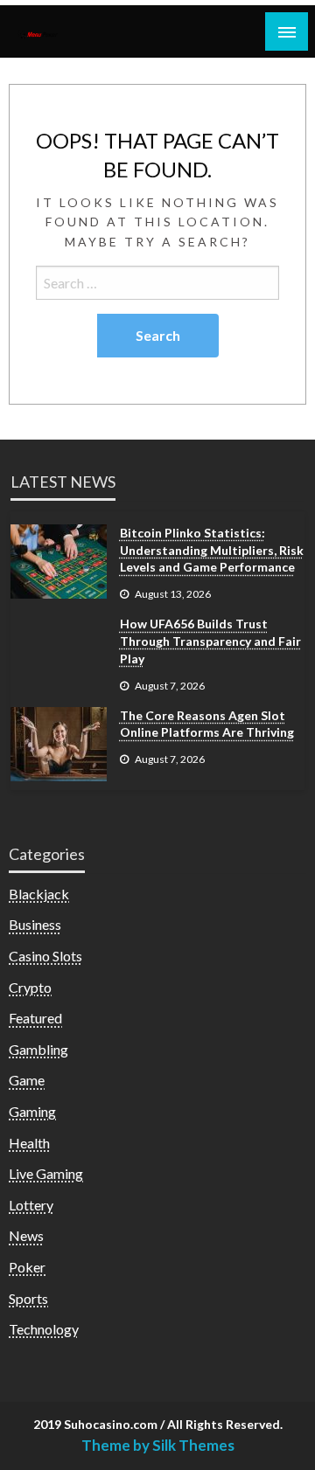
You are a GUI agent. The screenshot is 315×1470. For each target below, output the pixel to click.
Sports (28, 1298)
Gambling (38, 1049)
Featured (35, 1017)
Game (27, 1079)
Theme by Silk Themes (157, 1445)
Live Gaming (46, 1173)
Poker (27, 1267)
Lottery (31, 1204)
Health (29, 1142)
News (26, 1235)
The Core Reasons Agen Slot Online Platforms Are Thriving (207, 724)
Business (35, 924)
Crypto (30, 987)
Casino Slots (45, 955)
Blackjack (39, 893)
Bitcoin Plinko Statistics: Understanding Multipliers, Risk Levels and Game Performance (212, 549)
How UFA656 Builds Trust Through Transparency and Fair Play (210, 640)
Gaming (32, 1111)
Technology (44, 1329)
